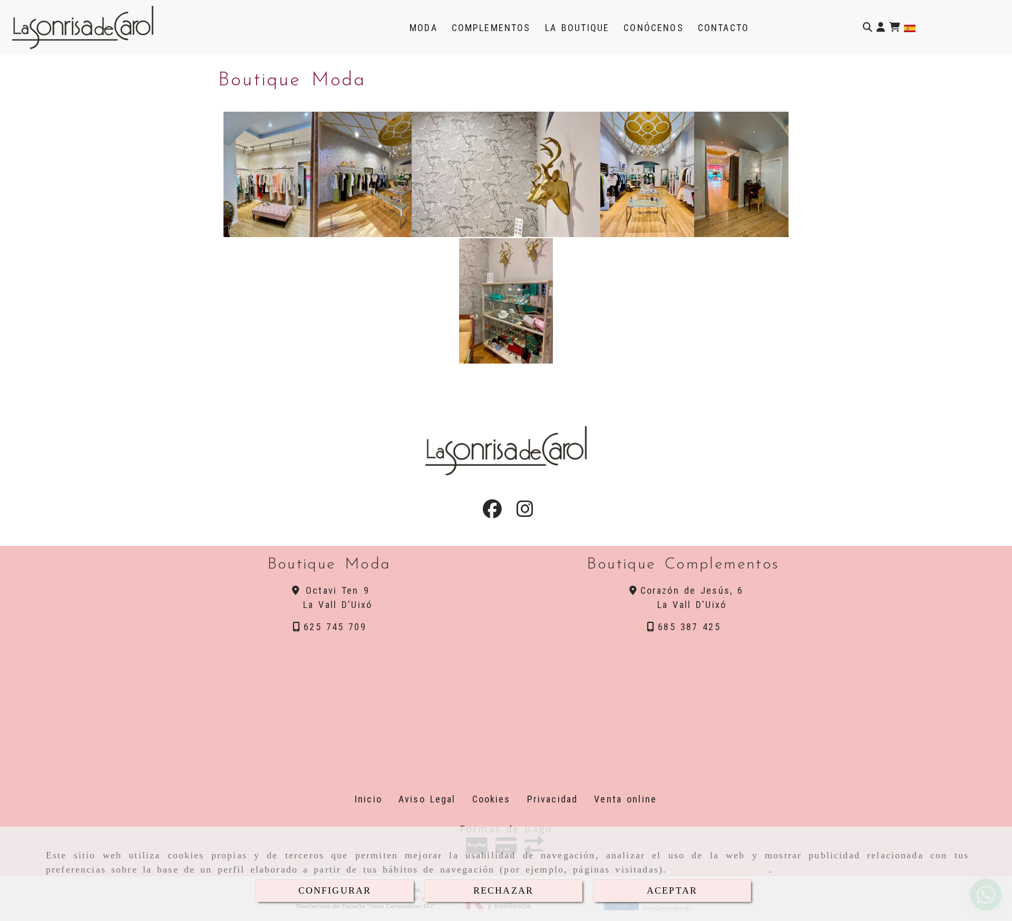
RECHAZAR (503, 890)
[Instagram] (525, 512)
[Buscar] (867, 27)
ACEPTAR (672, 890)
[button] (880, 27)
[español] (910, 27)
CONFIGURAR (335, 890)
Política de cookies (720, 869)
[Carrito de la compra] (894, 27)
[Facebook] (492, 512)
